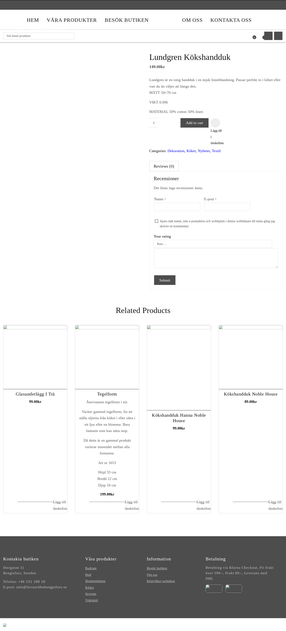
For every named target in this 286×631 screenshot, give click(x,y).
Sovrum (90, 594)
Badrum (91, 568)
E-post (210, 199)
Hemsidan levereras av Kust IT (259, 624)
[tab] (164, 166)
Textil (216, 151)
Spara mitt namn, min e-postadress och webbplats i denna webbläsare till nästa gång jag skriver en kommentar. (217, 223)
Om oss (152, 575)
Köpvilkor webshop (161, 581)
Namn (160, 199)
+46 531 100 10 (31, 581)
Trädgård (91, 600)
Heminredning (95, 581)
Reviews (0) (164, 166)
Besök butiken (157, 568)
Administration (221, 624)
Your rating (162, 236)
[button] (215, 123)
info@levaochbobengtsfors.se (41, 587)
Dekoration (175, 151)
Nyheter (204, 151)
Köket (191, 151)
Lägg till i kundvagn (35, 506)
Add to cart (194, 123)
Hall (88, 575)
